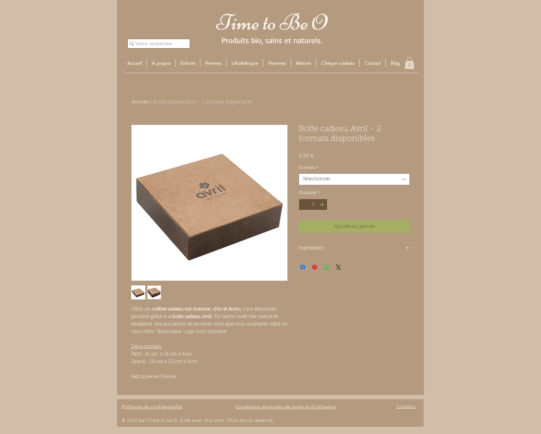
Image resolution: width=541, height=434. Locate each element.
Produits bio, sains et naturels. (271, 40)
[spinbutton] (313, 204)
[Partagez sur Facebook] (303, 267)
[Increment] (323, 204)
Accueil (140, 102)
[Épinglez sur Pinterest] (314, 267)
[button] (187, 63)
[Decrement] (303, 204)
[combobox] (354, 179)
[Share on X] (338, 267)
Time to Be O (271, 22)
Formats (309, 168)
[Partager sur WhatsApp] (326, 267)
